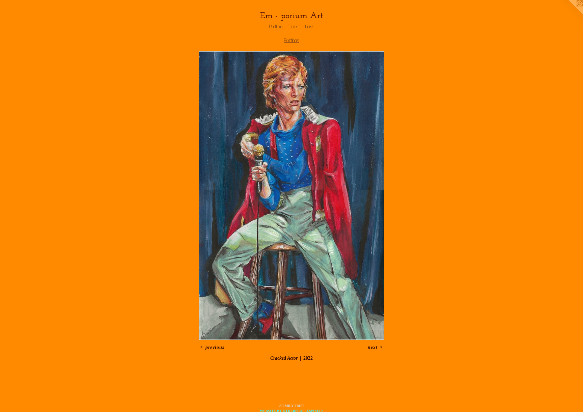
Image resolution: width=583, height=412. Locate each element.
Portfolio (275, 26)
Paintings (291, 40)
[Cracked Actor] (291, 195)
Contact (294, 26)
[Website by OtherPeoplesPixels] (569, 13)
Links (309, 26)
